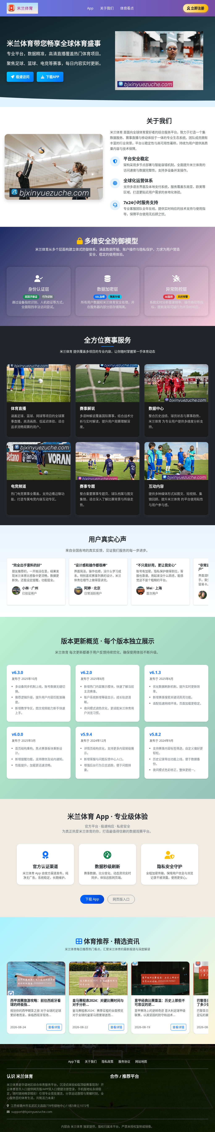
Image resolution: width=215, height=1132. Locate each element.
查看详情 (54, 1027)
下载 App (92, 899)
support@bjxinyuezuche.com (31, 1112)
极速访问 (22, 76)
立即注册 (197, 8)
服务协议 (124, 1061)
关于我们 (107, 8)
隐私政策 (107, 1061)
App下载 (74, 1061)
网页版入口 (121, 899)
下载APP (52, 76)
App (90, 8)
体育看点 (127, 8)
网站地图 (141, 1061)
